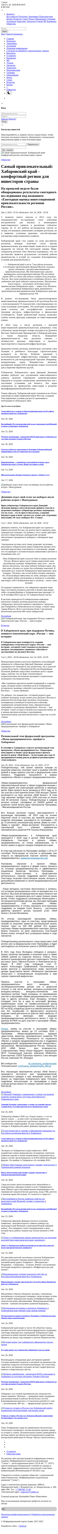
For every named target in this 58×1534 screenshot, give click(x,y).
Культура (17, 19)
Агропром (11, 21)
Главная (10, 38)
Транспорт (21, 21)
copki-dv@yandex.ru (30, 1492)
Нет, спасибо (7, 150)
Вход (3, 34)
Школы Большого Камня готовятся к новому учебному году (25, 475)
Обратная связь (13, 1454)
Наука (31, 19)
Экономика (33, 16)
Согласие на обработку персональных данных (27, 51)
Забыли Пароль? (8, 119)
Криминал (51, 21)
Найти (4, 31)
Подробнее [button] (6, 616)
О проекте (11, 55)
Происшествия (46, 16)
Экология (31, 21)
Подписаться (33, 144)
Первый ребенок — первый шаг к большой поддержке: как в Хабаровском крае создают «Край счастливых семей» (25, 463)
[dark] (8, 93)
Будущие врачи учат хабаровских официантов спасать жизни (25, 1350)
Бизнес (9, 19)
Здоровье (51, 19)
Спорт (25, 19)
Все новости (12, 16)
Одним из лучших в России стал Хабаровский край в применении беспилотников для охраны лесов (27, 1417)
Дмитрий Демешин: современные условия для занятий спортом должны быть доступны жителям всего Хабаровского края (26, 1105)
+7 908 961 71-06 (23, 1489)
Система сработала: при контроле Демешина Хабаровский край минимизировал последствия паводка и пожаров (26, 450)
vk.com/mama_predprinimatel (42, 1063)
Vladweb (22, 1526)
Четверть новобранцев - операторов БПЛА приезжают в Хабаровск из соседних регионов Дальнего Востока (29, 438)
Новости (10, 14)
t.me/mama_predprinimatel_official (34, 1066)
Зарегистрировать (14, 34)
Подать (4, 1029)
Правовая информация (16, 48)
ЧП (44, 21)
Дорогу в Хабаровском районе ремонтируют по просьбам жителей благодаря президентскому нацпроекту (27, 1246)
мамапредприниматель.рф (34, 858)
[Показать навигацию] (2, 10)
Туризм (39, 21)
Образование (41, 19)
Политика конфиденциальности (16, 1514)
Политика (23, 16)
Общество (11, 24)
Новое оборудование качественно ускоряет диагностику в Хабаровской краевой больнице (24, 1173)
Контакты (11, 53)
